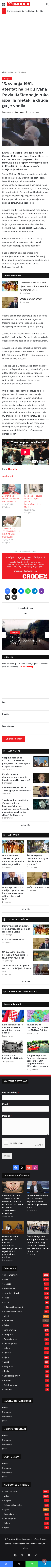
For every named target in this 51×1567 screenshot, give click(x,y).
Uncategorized (10, 1343)
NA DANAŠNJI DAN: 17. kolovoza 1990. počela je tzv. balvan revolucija (15, 955)
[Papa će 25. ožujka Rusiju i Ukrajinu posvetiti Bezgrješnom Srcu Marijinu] (33, 489)
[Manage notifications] (44, 1561)
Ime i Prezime (10, 1092)
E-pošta (5, 714)
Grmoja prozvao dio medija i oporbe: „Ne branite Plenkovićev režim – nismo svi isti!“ (13, 893)
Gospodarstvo (10, 1339)
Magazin (7, 1284)
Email (6, 1104)
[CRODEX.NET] (18, 4)
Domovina (8, 1320)
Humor (7, 1298)
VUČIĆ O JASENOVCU (17, 11)
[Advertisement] (25, 43)
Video (6, 1279)
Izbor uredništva (11, 1275)
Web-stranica (8, 726)
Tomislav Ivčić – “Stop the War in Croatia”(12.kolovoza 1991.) (16, 968)
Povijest (22, 72)
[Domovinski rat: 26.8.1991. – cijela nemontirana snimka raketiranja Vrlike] (10, 286)
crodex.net (7, 476)
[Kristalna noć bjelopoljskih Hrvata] (13, 1046)
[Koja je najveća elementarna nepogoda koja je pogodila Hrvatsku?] (41, 778)
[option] (25, 634)
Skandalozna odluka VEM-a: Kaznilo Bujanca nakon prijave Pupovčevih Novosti (37, 1201)
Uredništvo (25, 608)
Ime (4, 702)
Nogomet (8, 1366)
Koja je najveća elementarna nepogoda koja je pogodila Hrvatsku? (16, 777)
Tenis (6, 1371)
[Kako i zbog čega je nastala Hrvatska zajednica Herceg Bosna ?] (13, 1016)
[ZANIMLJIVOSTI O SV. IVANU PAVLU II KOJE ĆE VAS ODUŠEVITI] (11, 521)
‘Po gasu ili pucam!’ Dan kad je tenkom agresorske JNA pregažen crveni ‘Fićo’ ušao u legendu (37, 1060)
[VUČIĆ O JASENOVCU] (10, 302)
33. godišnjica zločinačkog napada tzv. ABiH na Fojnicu (37, 1027)
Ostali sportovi (10, 1385)
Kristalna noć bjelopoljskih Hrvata (12, 1056)
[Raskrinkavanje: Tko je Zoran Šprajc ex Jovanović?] (41, 791)
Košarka (7, 1380)
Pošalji (7, 1156)
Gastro (7, 1302)
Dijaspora (8, 1334)
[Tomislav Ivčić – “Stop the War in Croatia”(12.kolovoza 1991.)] (41, 969)
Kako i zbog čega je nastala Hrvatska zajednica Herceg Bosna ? (12, 1028)
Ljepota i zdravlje (12, 1293)
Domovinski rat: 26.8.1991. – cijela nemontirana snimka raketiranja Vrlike (34, 286)
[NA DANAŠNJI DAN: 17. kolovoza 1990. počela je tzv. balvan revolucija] (41, 956)
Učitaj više (25, 825)
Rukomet (8, 1389)
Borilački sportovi (12, 1376)
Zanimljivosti (9, 1288)
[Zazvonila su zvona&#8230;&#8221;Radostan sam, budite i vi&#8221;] (11, 489)
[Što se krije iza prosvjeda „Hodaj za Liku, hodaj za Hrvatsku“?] (38, 846)
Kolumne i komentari (13, 1307)
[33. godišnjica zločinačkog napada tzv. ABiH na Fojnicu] (38, 1016)
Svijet (6, 1325)
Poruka (7, 1115)
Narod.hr (12, 469)
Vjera (6, 1357)
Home (7, 72)
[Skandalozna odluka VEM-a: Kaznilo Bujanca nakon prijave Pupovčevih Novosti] (38, 1187)
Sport (6, 1362)
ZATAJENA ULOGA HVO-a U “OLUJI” (25, 642)
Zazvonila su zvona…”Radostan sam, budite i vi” (10, 499)
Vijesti (6, 1316)
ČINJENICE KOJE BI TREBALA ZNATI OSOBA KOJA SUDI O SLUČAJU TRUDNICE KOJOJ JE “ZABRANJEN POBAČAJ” (12, 1204)
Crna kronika (10, 1330)
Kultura (14, 72)
